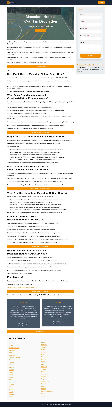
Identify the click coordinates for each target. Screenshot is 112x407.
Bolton (43, 371)
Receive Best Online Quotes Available (41, 188)
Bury (42, 354)
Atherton (43, 376)
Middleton (11, 367)
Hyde (36, 287)
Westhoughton (45, 381)
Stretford (11, 384)
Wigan (43, 393)
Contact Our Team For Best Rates (40, 132)
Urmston (43, 347)
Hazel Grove (12, 382)
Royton (11, 372)
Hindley (43, 383)
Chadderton (12, 362)
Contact (101, 2)
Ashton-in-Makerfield (47, 391)
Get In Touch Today (41, 66)
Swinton (43, 342)
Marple (11, 377)
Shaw (10, 379)
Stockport (11, 365)
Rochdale (44, 352)
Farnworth (44, 366)
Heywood (44, 344)
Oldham (11, 360)
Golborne (43, 388)
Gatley (11, 387)
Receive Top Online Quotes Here (40, 246)
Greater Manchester (14, 357)
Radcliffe (43, 349)
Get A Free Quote (40, 331)
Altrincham (44, 359)
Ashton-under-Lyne (23, 287)
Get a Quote (40, 30)
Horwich (43, 386)
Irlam (42, 364)
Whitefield (11, 389)
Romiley (11, 369)
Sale (10, 396)
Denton (15, 287)
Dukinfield (31, 287)
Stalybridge (12, 355)
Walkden (43, 361)
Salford (11, 374)
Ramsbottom (44, 374)
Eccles (11, 391)
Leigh (42, 379)
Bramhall (11, 394)
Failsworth (10, 287)
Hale (42, 357)
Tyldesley (44, 369)
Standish (43, 396)
